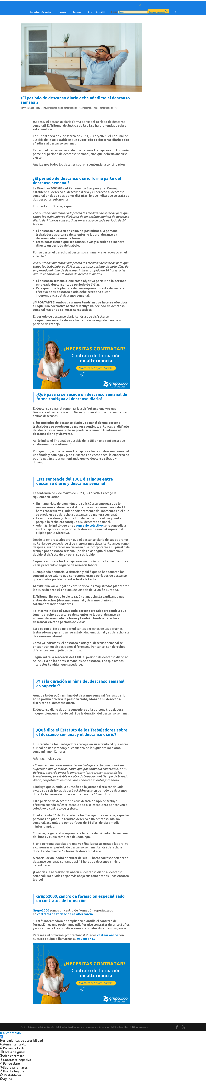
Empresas (77, 12)
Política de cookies (139, 1027)
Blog (90, 12)
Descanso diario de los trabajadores (64, 108)
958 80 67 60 (86, 938)
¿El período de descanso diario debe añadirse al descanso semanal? (75, 100)
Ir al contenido (10, 1033)
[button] (140, 6)
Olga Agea (29, 108)
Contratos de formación (40, 12)
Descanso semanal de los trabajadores (99, 108)
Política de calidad (119, 1027)
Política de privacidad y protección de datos (77, 1027)
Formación (61, 12)
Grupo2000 (100, 12)
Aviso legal (104, 1027)
